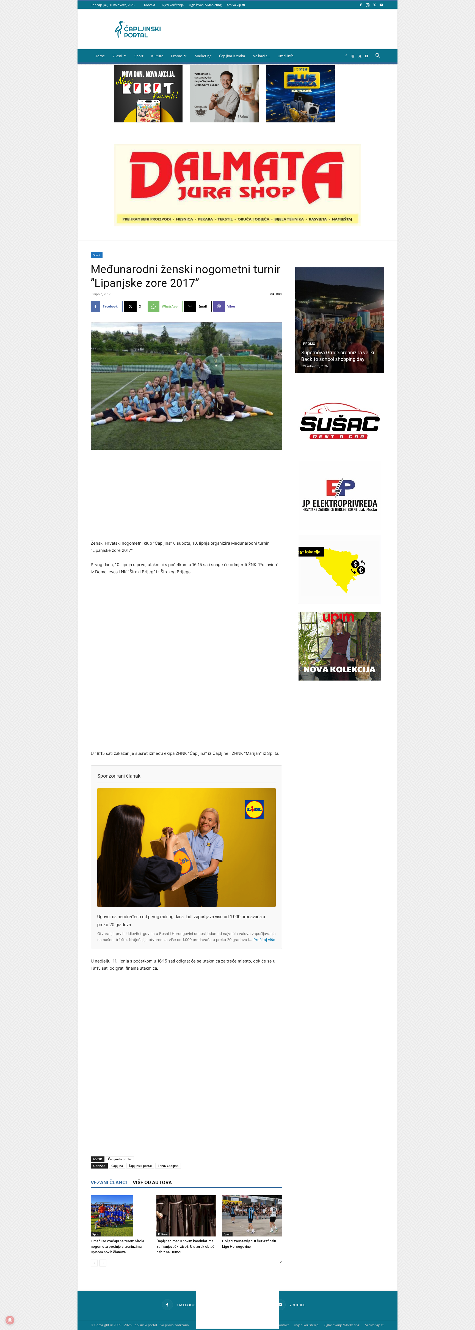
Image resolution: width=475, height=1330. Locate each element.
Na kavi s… (261, 55)
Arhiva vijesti (236, 5)
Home (100, 55)
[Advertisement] (186, 495)
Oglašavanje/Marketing (205, 5)
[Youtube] (381, 5)
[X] (374, 5)
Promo (176, 55)
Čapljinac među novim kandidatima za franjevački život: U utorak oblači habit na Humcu (185, 1246)
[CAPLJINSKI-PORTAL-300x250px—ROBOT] (148, 121)
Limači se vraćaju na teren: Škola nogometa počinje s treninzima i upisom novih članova (117, 1246)
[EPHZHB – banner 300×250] (340, 528)
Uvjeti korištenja (172, 5)
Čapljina (117, 1166)
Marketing (203, 55)
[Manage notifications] (9, 1320)
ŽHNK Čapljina (168, 1166)
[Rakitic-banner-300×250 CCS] (224, 121)
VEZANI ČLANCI (109, 1182)
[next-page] (103, 1263)
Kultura (157, 55)
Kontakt (149, 5)
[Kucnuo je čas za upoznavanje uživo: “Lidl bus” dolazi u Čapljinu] (339, 320)
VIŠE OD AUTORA (152, 1182)
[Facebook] (361, 5)
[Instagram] (367, 5)
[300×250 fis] (300, 93)
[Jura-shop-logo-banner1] (237, 225)
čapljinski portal (140, 1166)
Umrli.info (286, 55)
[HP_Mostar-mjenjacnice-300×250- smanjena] (340, 602)
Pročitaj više (264, 939)
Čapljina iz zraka (232, 55)
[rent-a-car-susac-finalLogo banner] (340, 453)
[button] (377, 56)
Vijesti (117, 55)
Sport (138, 55)
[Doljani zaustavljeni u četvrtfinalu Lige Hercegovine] (252, 1215)
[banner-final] (340, 679)
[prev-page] (94, 1263)
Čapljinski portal (119, 1159)
